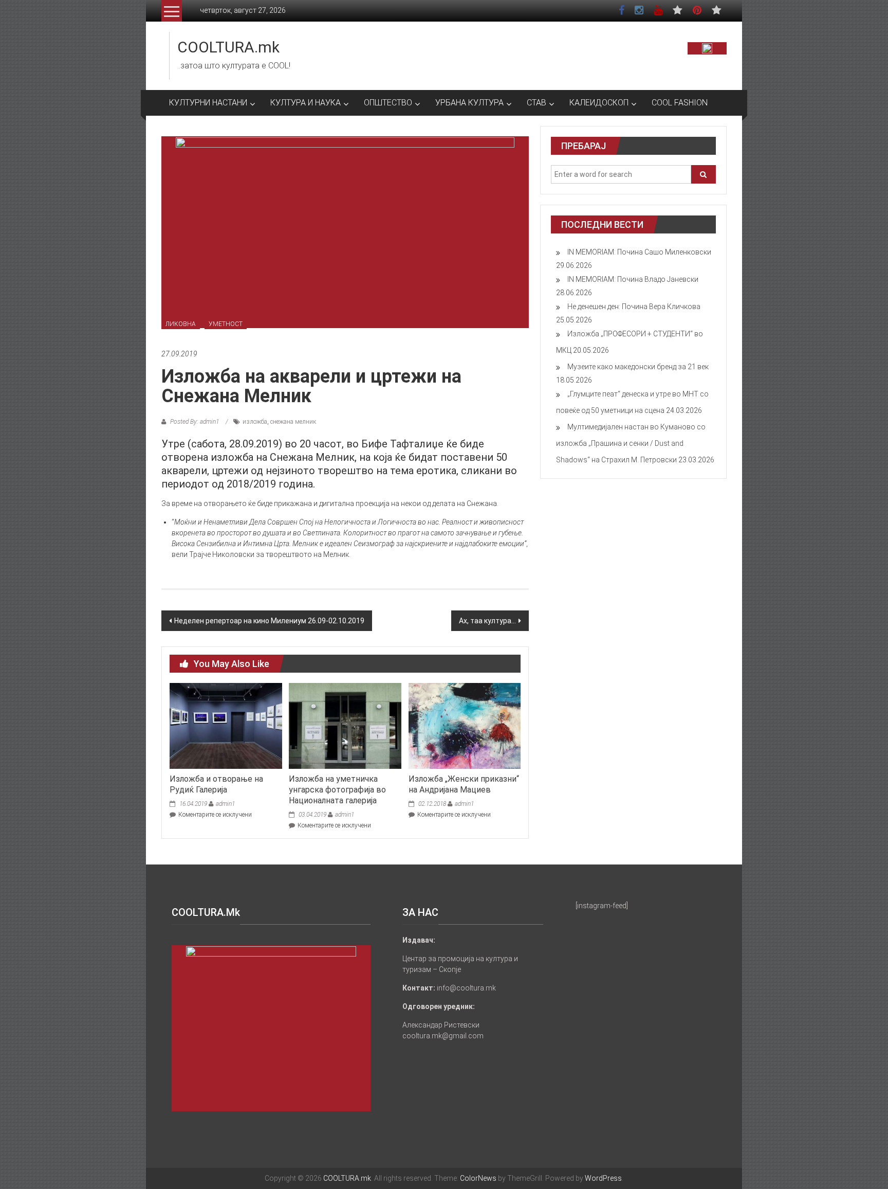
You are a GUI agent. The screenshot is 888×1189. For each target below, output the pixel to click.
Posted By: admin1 (194, 421)
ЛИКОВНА (180, 324)
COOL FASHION (680, 102)
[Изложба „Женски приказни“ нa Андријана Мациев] (465, 725)
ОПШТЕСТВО (388, 102)
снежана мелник (293, 421)
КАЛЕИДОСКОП (598, 102)
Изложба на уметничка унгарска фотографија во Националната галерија (337, 789)
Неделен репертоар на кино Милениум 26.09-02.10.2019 (269, 621)
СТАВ (536, 102)
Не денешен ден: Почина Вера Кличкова (633, 306)
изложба (255, 421)
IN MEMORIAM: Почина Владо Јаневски (632, 279)
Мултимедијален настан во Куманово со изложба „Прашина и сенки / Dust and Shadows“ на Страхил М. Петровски (631, 443)
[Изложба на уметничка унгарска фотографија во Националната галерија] (345, 725)
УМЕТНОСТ (226, 324)
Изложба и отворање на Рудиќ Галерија (216, 784)
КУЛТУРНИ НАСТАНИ (208, 102)
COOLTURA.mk (228, 47)
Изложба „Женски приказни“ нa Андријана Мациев (464, 784)
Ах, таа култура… (487, 621)
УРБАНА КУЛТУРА (469, 102)
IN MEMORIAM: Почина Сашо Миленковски (639, 252)
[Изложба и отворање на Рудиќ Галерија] (226, 725)
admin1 (225, 803)
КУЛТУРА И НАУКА (305, 102)
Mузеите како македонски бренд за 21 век (638, 367)
